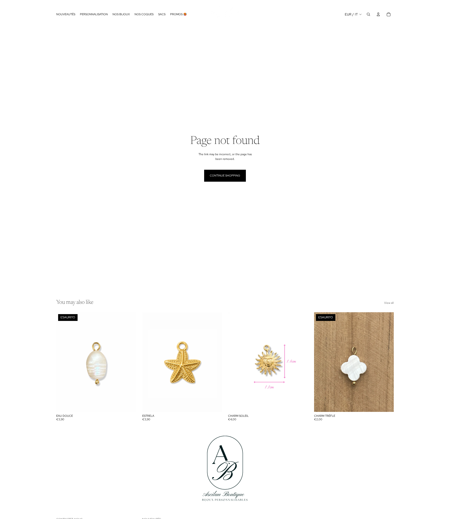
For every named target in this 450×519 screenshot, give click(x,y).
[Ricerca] (368, 14)
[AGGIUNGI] (214, 405)
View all (389, 303)
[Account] (378, 14)
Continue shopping (225, 175)
